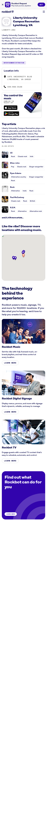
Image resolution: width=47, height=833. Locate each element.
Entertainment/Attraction (14, 63)
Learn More (10, 362)
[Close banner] (2, 4)
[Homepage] (7, 12)
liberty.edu (8, 29)
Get (41, 4)
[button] (23, 256)
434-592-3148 (14, 86)
